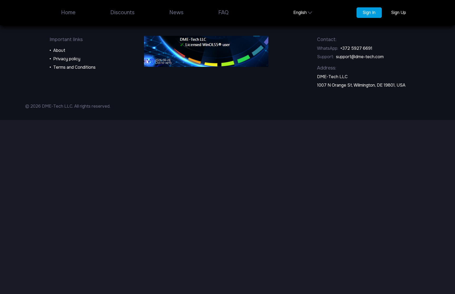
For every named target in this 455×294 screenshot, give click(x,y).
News (176, 12)
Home (68, 12)
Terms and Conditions (74, 67)
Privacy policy (66, 59)
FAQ (223, 12)
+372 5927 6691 (356, 48)
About (59, 50)
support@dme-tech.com (360, 56)
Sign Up (398, 12)
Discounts (122, 12)
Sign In (369, 12)
